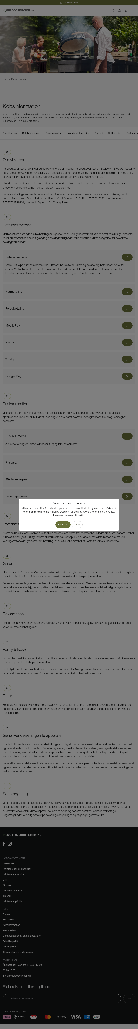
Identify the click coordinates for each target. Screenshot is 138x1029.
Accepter (63, 524)
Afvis (77, 524)
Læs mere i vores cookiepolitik (68, 515)
